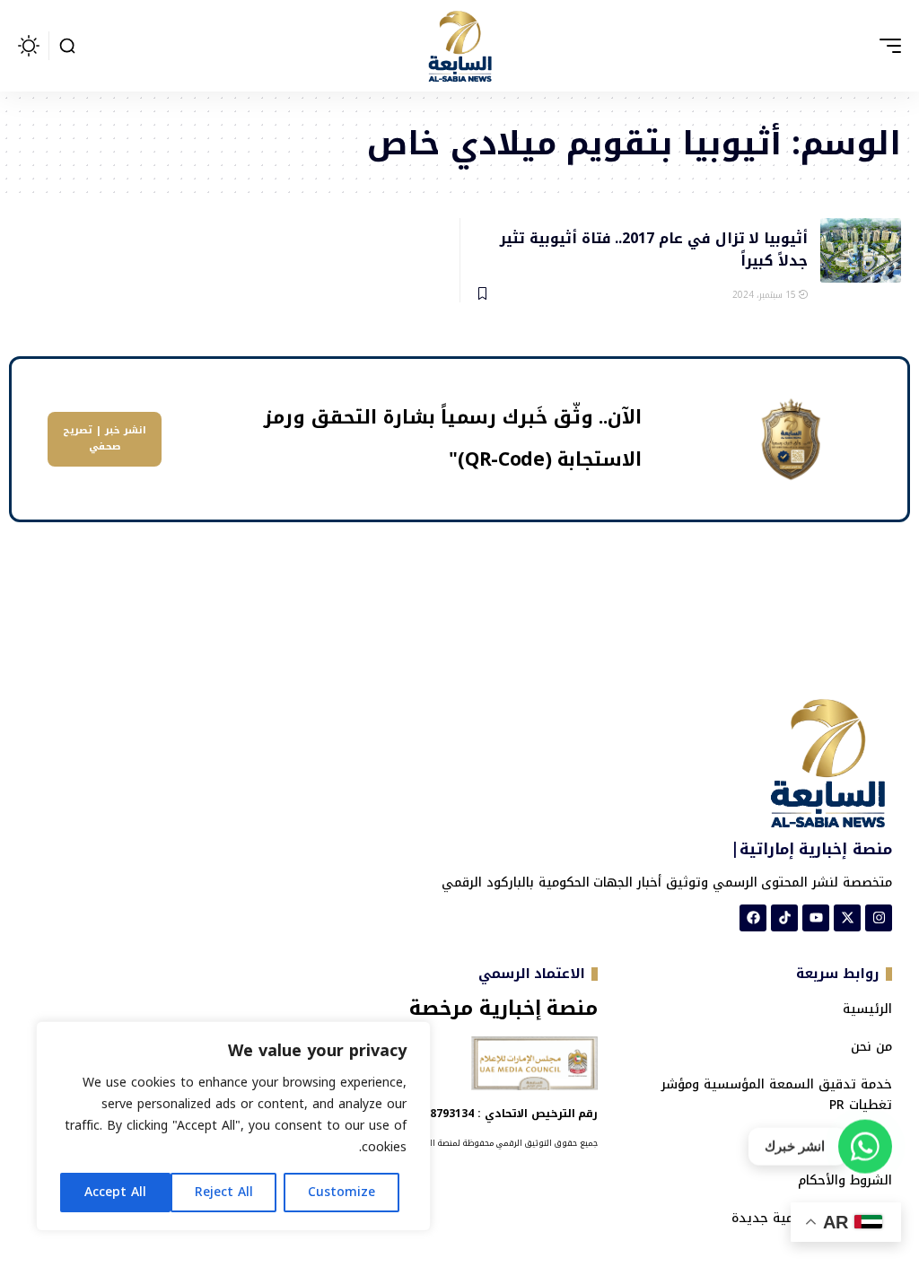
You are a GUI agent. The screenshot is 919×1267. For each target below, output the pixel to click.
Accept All (115, 1192)
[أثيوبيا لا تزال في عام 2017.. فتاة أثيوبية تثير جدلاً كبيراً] (860, 250)
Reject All (224, 1192)
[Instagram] (878, 917)
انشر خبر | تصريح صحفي (104, 439)
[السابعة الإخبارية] (459, 46)
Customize (341, 1192)
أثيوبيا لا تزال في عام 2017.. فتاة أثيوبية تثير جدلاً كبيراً (654, 248)
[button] (886, 46)
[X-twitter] (847, 917)
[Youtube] (815, 917)
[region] (233, 1126)
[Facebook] (753, 917)
